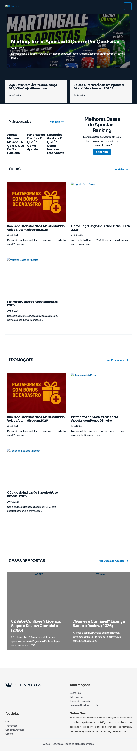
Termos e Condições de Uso (84, 705)
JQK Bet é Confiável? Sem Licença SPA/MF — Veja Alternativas (33, 86)
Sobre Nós (75, 692)
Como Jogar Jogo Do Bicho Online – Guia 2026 (100, 228)
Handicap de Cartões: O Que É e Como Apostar (36, 142)
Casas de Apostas (14, 729)
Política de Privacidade (81, 701)
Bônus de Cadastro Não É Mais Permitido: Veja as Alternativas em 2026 (36, 228)
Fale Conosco (77, 697)
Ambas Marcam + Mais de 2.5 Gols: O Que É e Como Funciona (15, 144)
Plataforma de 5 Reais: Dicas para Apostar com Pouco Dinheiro (94, 419)
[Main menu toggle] (128, 6)
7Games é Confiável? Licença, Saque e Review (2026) (99, 623)
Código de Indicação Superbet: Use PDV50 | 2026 (32, 494)
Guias (8, 721)
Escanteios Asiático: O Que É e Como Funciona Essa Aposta (55, 144)
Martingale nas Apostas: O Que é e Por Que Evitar (65, 42)
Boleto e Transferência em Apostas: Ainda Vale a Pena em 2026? (99, 86)
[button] (57, 121)
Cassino (9, 733)
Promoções (11, 725)
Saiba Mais (102, 151)
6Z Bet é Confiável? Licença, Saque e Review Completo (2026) (36, 626)
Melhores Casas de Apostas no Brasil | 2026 (34, 303)
